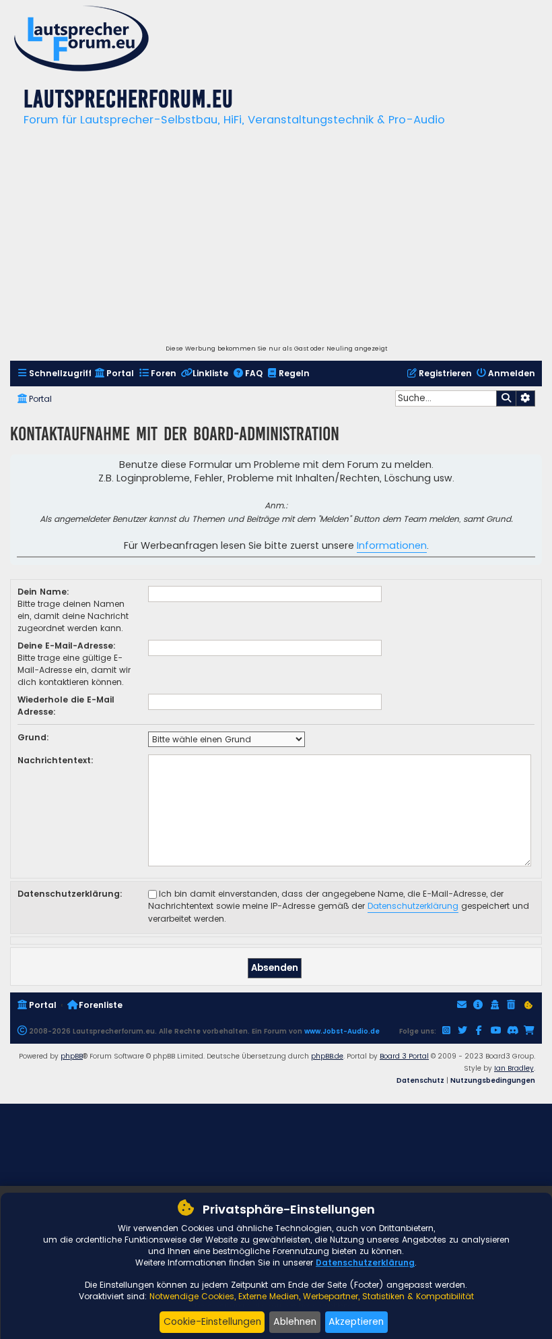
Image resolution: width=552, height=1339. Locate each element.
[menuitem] (54, 374)
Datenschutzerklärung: (70, 893)
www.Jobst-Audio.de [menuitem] (342, 1031)
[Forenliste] (81, 40)
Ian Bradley (514, 1068)
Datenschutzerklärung (413, 906)
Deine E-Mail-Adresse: (67, 645)
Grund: (33, 737)
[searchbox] (445, 398)
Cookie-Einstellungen (212, 1321)
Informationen (392, 545)
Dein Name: (43, 591)
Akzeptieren (356, 1321)
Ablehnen (294, 1321)
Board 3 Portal (404, 1056)
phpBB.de (327, 1056)
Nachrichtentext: (56, 760)
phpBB (72, 1056)
